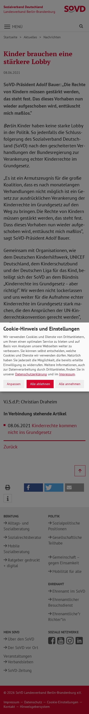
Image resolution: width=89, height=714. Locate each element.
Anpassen (14, 384)
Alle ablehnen (40, 384)
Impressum (67, 374)
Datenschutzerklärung (31, 374)
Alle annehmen (69, 384)
